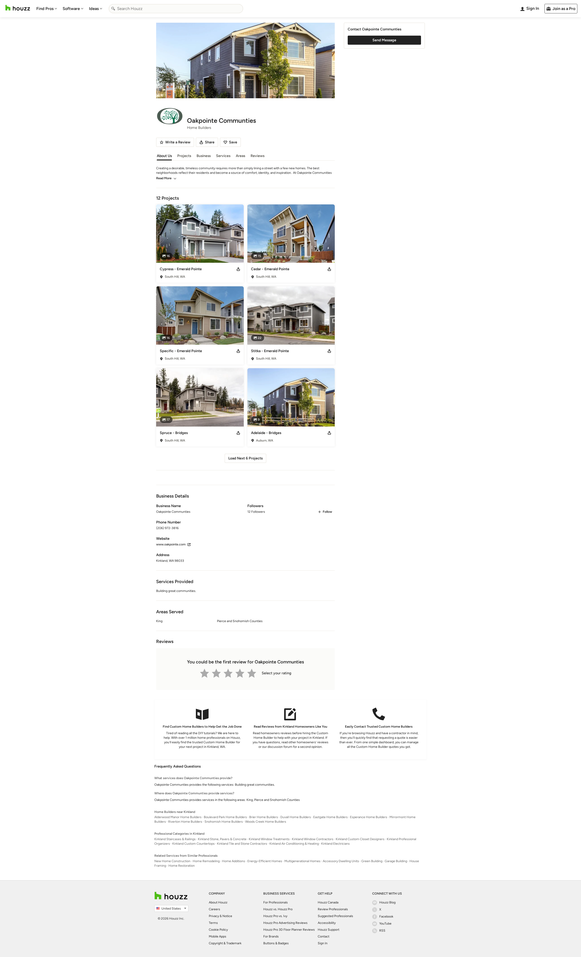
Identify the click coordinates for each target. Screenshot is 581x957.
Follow (327, 512)
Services (223, 156)
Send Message (384, 40)
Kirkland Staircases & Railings (175, 839)
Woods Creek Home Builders (265, 822)
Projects (184, 156)
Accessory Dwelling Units (341, 861)
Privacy (214, 916)
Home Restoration (181, 866)
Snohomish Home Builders (223, 822)
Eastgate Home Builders (330, 817)
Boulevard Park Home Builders (225, 817)
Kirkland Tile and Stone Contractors (242, 844)
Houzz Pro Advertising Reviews (285, 923)
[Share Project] (238, 269)
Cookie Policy (218, 930)
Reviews (257, 156)
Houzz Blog (387, 902)
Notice (227, 916)
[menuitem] (47, 8)
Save (233, 142)
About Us (164, 156)
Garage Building (396, 861)
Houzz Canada (328, 902)
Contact (323, 936)
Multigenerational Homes (302, 861)
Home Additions (233, 861)
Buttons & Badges (276, 943)
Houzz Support (328, 930)
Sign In (322, 943)
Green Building (371, 861)
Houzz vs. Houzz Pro (278, 909)
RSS (382, 930)
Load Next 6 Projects (245, 458)
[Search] (113, 8)
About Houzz (218, 902)
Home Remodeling (206, 861)
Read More (164, 178)
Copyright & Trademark (225, 943)
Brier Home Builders (263, 817)
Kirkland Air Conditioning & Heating (294, 844)
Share (209, 142)
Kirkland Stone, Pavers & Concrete (222, 839)
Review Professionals (333, 909)
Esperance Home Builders (368, 817)
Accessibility (327, 923)
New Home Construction (172, 861)
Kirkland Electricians (335, 844)
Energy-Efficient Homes (264, 861)
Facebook (386, 916)
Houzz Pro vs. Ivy (275, 916)
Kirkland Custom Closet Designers (360, 839)
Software (71, 8)
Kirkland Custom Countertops (193, 844)
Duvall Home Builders (295, 817)
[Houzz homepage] (18, 8)
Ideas (94, 8)
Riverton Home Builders (185, 822)
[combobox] (176, 8)
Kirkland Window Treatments (269, 839)
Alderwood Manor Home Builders (178, 817)
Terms (213, 923)
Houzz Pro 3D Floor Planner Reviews (289, 930)
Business (204, 156)
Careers (214, 909)
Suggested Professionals (335, 916)
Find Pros (45, 8)
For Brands (271, 936)
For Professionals (275, 902)
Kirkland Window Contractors (312, 839)
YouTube (385, 923)
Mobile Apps (217, 936)
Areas (240, 156)
